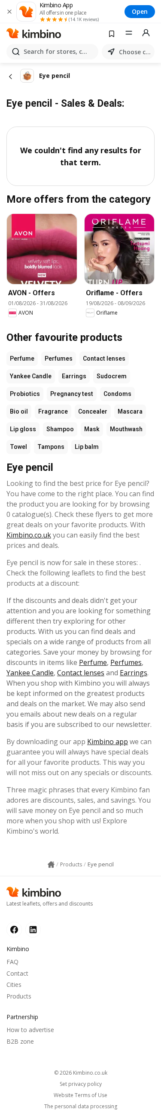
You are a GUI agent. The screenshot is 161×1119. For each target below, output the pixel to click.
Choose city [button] (135, 52)
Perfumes (59, 358)
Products (18, 996)
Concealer (92, 411)
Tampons (50, 446)
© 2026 (80, 1072)
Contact (17, 973)
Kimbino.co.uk (28, 535)
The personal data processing (80, 1106)
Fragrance (53, 411)
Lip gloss (23, 429)
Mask (92, 429)
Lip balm (87, 446)
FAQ (12, 962)
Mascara (130, 411)
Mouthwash (126, 429)
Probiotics (25, 393)
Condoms (117, 393)
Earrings (74, 376)
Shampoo (60, 429)
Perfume (22, 358)
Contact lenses (104, 358)
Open (140, 11)
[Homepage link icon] (51, 864)
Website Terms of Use (80, 1095)
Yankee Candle (31, 376)
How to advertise (30, 1030)
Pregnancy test (71, 393)
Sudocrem (112, 376)
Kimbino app (107, 741)
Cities (13, 984)
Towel (18, 446)
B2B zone (20, 1041)
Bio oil (19, 411)
